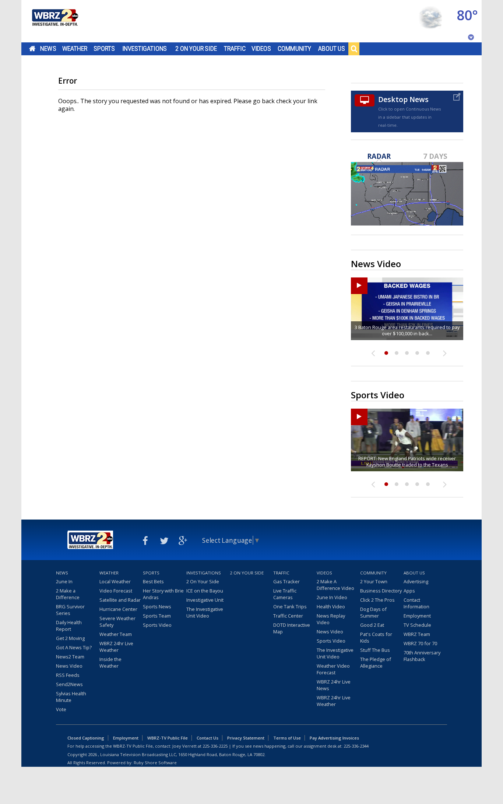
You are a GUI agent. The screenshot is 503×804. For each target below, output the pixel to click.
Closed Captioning (85, 738)
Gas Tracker (286, 581)
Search (354, 48)
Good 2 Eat (372, 625)
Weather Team (115, 634)
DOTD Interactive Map (291, 628)
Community (294, 48)
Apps (409, 590)
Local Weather (115, 581)
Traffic (235, 48)
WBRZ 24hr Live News (334, 685)
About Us (331, 48)
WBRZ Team (417, 634)
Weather (74, 48)
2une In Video (332, 597)
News (48, 48)
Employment (417, 615)
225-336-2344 (356, 746)
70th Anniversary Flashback (422, 656)
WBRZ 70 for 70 (420, 643)
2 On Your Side (196, 48)
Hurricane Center (118, 609)
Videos (261, 48)
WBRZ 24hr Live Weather (116, 646)
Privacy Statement (245, 738)
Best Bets (153, 581)
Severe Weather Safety (117, 621)
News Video (69, 666)
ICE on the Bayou (204, 590)
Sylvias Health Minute (71, 696)
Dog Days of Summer (373, 612)
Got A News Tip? (74, 647)
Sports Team (157, 615)
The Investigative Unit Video (204, 612)
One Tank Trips (290, 606)
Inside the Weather (110, 662)
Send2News (69, 684)
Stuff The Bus (375, 650)
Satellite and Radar (120, 600)
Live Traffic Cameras (284, 594)
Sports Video (157, 625)
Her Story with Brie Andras (163, 594)
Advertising (416, 581)
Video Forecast (115, 590)
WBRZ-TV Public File (167, 738)
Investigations (144, 48)
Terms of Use (287, 738)
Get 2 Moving (70, 638)
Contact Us (207, 738)
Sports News (157, 606)
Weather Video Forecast (333, 669)
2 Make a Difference (68, 594)
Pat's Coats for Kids (376, 637)
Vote (61, 709)
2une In (64, 581)
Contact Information (416, 603)
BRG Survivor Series (70, 609)
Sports (104, 48)
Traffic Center (288, 615)
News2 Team (70, 656)
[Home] (54, 21)
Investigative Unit (205, 600)
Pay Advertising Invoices (334, 738)
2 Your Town (373, 581)
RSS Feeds (68, 675)
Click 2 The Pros (377, 600)
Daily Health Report (69, 625)
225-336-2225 (215, 746)
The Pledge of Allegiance (375, 662)
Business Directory (381, 590)
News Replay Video (331, 619)
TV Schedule (417, 625)
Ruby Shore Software (155, 762)
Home (32, 48)
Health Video (331, 606)
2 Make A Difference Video (335, 584)
